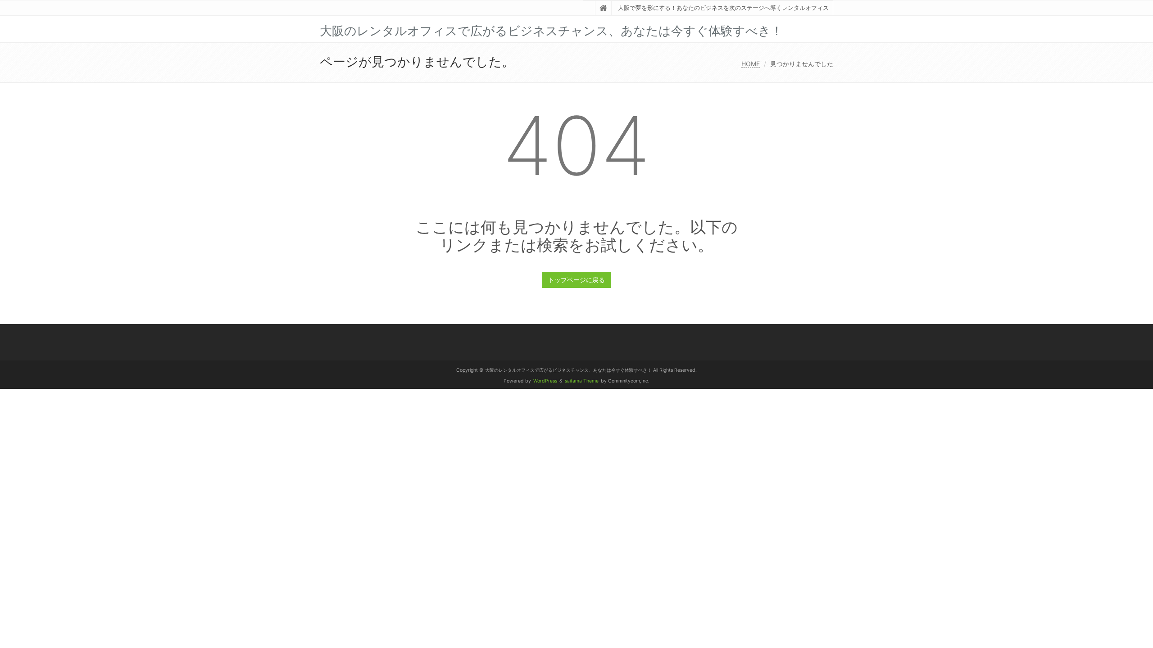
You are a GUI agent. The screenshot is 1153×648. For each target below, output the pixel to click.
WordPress (545, 381)
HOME (750, 64)
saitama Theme (582, 381)
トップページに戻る (576, 280)
